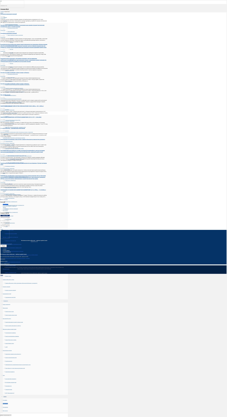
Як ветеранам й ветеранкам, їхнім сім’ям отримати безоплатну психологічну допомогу (22, 139)
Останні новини (6, 250)
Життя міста (5, 210)
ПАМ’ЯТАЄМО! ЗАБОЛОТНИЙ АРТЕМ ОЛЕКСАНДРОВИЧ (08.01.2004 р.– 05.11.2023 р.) (22, 106)
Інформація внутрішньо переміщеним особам (9, 132)
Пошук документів (7, 251)
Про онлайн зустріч (5, 95)
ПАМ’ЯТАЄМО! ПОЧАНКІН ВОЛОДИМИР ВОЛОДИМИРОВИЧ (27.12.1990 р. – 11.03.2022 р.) (23, 189)
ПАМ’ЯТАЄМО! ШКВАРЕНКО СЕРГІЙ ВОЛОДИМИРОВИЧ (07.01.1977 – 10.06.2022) (20, 117)
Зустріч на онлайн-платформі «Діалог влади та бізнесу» (14, 72)
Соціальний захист (28, 155)
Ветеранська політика (4, 109)
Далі (7, 199)
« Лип (1, 229)
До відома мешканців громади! (8, 14)
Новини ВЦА (2, 17)
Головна (2, 11)
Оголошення (5, 209)
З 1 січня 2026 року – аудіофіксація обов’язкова (12, 128)
